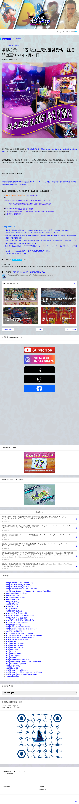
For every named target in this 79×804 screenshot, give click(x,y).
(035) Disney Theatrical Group (17, 660)
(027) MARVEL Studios (15, 644)
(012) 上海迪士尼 (12, 609)
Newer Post (8, 329)
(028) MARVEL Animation (15, 646)
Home (3, 46)
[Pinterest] (67, 31)
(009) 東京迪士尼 (12, 602)
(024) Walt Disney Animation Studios (20, 637)
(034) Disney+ (11, 658)
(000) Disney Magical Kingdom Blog (19, 583)
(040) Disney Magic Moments (17, 670)
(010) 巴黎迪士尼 (12, 604)
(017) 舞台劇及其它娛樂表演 (17, 622)
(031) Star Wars (12, 652)
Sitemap (42, 786)
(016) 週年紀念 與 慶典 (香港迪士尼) (20, 620)
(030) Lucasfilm (12, 650)
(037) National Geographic (16, 664)
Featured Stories (12, 676)
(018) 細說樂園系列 (13, 625)
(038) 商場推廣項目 (13, 666)
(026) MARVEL (11, 642)
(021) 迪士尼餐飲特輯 (14, 631)
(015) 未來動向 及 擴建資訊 (16, 618)
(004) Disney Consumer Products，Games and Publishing (28, 591)
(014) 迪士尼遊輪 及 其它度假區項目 (20, 616)
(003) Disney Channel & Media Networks (21, 589)
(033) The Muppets (13, 656)
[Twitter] (64, 31)
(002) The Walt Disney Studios (17, 587)
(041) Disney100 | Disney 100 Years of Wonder (24, 672)
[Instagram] (60, 31)
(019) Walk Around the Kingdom (18, 627)
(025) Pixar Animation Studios (17, 640)
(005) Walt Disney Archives (16, 593)
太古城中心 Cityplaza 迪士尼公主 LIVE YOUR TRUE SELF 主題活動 (27, 251)
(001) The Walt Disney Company (18, 585)
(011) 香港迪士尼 (13, 46)
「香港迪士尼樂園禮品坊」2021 (16, 254)
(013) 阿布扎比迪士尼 (14, 611)
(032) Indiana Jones (13, 654)
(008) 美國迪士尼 (12, 599)
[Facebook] (57, 31)
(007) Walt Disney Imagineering (18, 597)
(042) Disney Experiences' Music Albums (21, 674)
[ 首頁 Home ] (6, 786)
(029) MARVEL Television (15, 648)
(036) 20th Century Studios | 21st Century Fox (23, 662)
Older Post (71, 329)
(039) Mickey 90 (12, 668)
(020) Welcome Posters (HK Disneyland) (21, 629)
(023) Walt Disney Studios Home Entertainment (24, 635)
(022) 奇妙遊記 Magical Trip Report (19, 633)
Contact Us (43, 789)
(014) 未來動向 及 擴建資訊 (16, 613)
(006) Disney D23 (12, 595)
